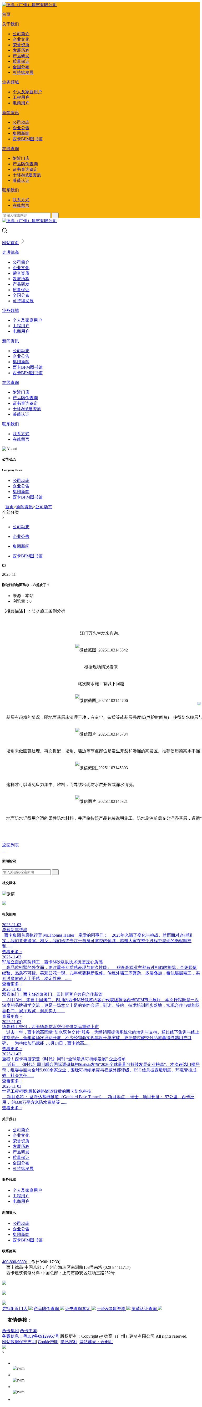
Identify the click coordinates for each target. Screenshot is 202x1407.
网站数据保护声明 (19, 1341)
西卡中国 (28, 1330)
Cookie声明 (48, 1341)
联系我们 (10, 190)
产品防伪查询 (25, 164)
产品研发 (21, 56)
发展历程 (21, 50)
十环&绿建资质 (27, 175)
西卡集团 (10, 1330)
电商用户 (21, 103)
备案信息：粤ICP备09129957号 (30, 1336)
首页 (6, 14)
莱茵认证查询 (145, 1308)
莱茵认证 (21, 180)
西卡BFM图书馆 (28, 139)
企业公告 (21, 128)
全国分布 (21, 67)
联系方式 (21, 200)
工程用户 (21, 97)
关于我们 (10, 24)
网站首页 (10, 242)
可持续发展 (23, 72)
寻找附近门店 (15, 1308)
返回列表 (10, 845)
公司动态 (21, 122)
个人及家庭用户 (27, 92)
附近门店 (21, 158)
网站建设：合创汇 (96, 1341)
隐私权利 (68, 1341)
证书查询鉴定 (25, 169)
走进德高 (10, 252)
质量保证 (21, 61)
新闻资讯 (10, 112)
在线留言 (21, 205)
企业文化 (21, 39)
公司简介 (21, 34)
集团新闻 (21, 133)
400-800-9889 (14, 1262)
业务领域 (10, 82)
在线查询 (10, 148)
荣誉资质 (21, 45)
